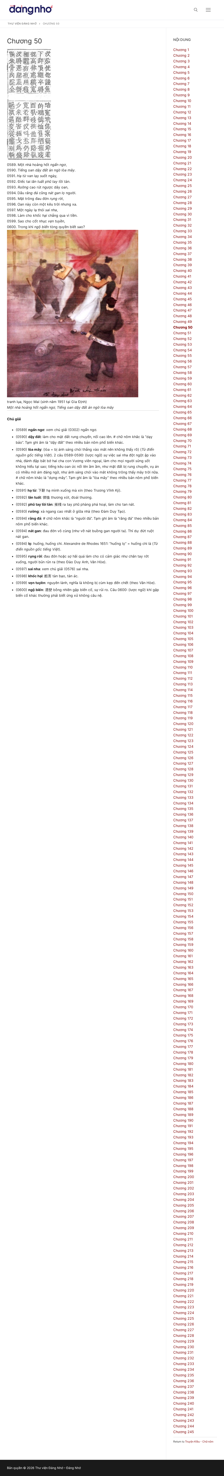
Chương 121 (183, 729)
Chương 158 (183, 939)
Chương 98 (182, 599)
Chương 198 (183, 1165)
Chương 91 (182, 559)
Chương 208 (183, 1222)
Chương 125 (183, 752)
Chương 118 (183, 712)
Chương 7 (181, 83)
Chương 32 (182, 225)
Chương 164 (183, 973)
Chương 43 (182, 287)
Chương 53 (182, 344)
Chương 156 (183, 927)
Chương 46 (182, 305)
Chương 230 (183, 1347)
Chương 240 (183, 1403)
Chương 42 (182, 282)
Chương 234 (183, 1369)
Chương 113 (183, 684)
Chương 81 (182, 503)
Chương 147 (183, 876)
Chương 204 (183, 1199)
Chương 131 (183, 786)
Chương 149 (183, 888)
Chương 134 (183, 803)
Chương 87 (182, 537)
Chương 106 (183, 644)
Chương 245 (183, 1432)
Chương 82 (182, 508)
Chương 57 (182, 367)
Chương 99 (182, 605)
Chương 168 (183, 995)
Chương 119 (183, 718)
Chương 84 (182, 520)
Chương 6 (181, 78)
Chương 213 (183, 1250)
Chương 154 (183, 916)
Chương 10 (182, 101)
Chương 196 (183, 1154)
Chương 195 (183, 1148)
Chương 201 (183, 1182)
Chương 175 (183, 1035)
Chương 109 (183, 661)
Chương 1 (181, 49)
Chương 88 (182, 542)
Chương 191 (183, 1126)
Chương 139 (183, 831)
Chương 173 (183, 1024)
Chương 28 (182, 203)
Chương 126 (183, 758)
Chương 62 (182, 395)
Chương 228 (183, 1335)
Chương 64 (182, 406)
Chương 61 (182, 389)
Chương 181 (183, 1069)
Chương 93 (182, 571)
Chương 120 (183, 723)
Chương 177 (183, 1046)
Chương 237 (183, 1386)
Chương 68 (182, 429)
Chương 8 (181, 89)
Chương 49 (182, 321)
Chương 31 (182, 219)
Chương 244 (183, 1426)
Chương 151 (183, 899)
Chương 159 (183, 944)
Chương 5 (181, 72)
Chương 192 (183, 1131)
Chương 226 (183, 1324)
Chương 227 (183, 1330)
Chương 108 (183, 656)
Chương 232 (183, 1358)
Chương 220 (183, 1290)
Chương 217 (183, 1273)
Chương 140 (183, 837)
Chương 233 (183, 1364)
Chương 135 (183, 808)
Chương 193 (183, 1137)
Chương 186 (183, 1097)
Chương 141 (183, 843)
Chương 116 (183, 701)
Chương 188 (183, 1109)
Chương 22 (182, 169)
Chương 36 (182, 248)
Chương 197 (183, 1160)
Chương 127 (183, 763)
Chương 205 (183, 1205)
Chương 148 (183, 882)
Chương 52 (182, 338)
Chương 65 (182, 412)
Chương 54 (182, 350)
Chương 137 (183, 820)
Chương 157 (183, 933)
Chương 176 (183, 1041)
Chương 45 (182, 299)
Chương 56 (182, 361)
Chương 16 (182, 134)
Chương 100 (183, 610)
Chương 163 (183, 967)
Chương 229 (183, 1341)
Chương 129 (183, 774)
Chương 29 (182, 208)
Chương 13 (182, 118)
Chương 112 (183, 678)
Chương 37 (182, 254)
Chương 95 (182, 582)
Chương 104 (183, 633)
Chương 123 (183, 741)
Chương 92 (182, 565)
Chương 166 (183, 984)
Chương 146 (183, 871)
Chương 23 (182, 174)
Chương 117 (182, 707)
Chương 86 (182, 531)
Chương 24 (182, 180)
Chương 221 (183, 1296)
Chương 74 (182, 463)
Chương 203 (183, 1194)
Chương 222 (183, 1301)
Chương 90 (182, 554)
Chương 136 (183, 814)
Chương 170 (183, 1007)
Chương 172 (183, 1018)
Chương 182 (183, 1075)
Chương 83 (182, 514)
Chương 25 (182, 185)
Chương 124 (183, 746)
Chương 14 (182, 123)
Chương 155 (183, 922)
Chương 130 (183, 780)
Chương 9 (181, 95)
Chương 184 (183, 1086)
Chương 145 (183, 865)
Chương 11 (182, 106)
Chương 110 (183, 667)
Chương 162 (183, 961)
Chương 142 (183, 848)
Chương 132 (183, 792)
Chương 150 (183, 894)
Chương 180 (183, 1063)
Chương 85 (182, 525)
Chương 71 (182, 446)
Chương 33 (182, 231)
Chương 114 (183, 690)
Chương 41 (182, 276)
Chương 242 (183, 1415)
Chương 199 (183, 1171)
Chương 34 (182, 236)
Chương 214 (183, 1256)
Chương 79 (182, 491)
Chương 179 (183, 1058)
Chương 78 (182, 486)
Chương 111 (182, 672)
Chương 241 (183, 1409)
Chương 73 (182, 457)
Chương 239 (183, 1397)
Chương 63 (182, 401)
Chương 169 (183, 1001)
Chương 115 (183, 695)
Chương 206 (183, 1211)
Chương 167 (183, 990)
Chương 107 (183, 650)
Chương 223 (183, 1307)
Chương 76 (182, 474)
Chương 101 (183, 616)
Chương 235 (183, 1375)
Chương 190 (183, 1120)
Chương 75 (182, 469)
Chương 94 (182, 576)
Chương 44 (182, 293)
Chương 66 (182, 418)
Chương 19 (182, 152)
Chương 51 (182, 333)
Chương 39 (182, 265)
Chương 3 (181, 61)
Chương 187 (183, 1103)
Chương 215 (183, 1262)
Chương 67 (182, 423)
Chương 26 (182, 191)
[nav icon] (208, 9)
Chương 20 (182, 157)
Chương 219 (183, 1284)
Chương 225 (183, 1318)
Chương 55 (182, 355)
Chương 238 (183, 1392)
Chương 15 (182, 129)
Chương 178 (183, 1052)
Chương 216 (183, 1267)
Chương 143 (183, 854)
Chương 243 (183, 1420)
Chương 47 (182, 310)
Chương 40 (182, 270)
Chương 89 (182, 548)
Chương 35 (182, 242)
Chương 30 (182, 214)
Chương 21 (182, 163)
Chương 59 (182, 378)
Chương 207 (183, 1216)
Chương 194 (183, 1143)
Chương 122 (183, 735)
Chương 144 (183, 859)
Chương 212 (183, 1245)
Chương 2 (181, 55)
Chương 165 (183, 978)
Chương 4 (181, 67)
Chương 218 (183, 1279)
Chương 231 (183, 1352)
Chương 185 (183, 1092)
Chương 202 (183, 1188)
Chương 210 (183, 1233)
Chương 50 (182, 327)
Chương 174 (183, 1029)
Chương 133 (183, 797)
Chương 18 (182, 146)
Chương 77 (182, 480)
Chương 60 (182, 384)
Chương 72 (182, 452)
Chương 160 (183, 950)
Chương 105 (183, 639)
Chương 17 (182, 140)
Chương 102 (183, 622)
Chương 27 (182, 197)
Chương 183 (183, 1080)
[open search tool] (196, 10)
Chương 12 (182, 112)
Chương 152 (183, 905)
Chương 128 (183, 769)
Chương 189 (183, 1114)
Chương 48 (182, 316)
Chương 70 (182, 440)
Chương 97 (182, 593)
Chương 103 (183, 627)
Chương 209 (183, 1228)
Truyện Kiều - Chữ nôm (199, 1441)
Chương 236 (183, 1381)
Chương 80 (182, 497)
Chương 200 (183, 1177)
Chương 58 (182, 372)
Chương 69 (182, 435)
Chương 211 (183, 1239)
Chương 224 (183, 1313)
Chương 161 (183, 956)
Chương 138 (183, 825)
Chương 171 (182, 1012)
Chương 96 (182, 588)
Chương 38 (182, 259)
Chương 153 (183, 910)
